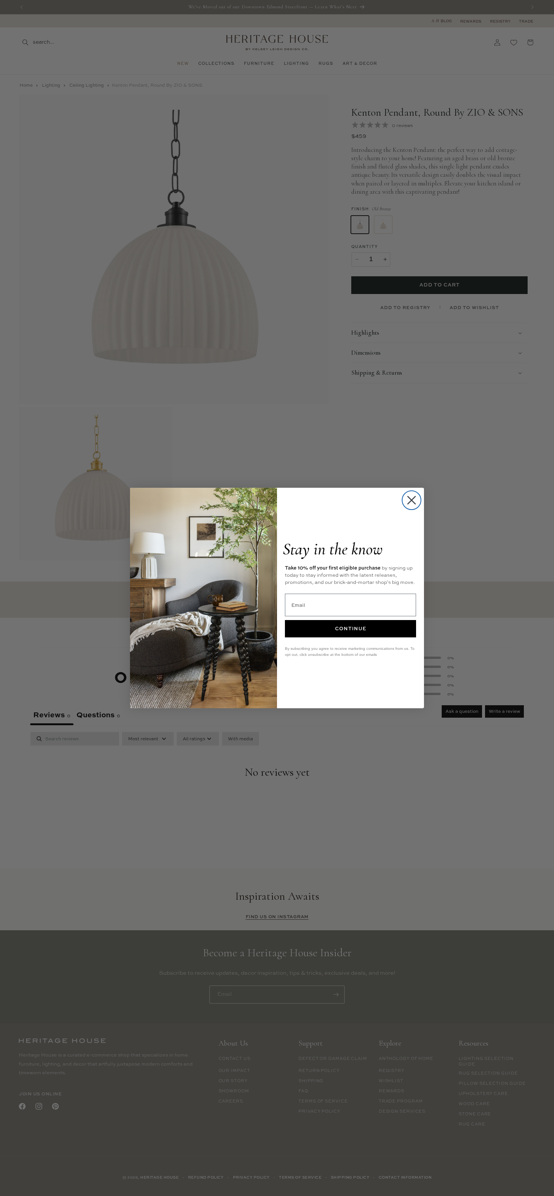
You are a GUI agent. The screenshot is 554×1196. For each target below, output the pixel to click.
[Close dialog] (411, 500)
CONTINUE (350, 628)
